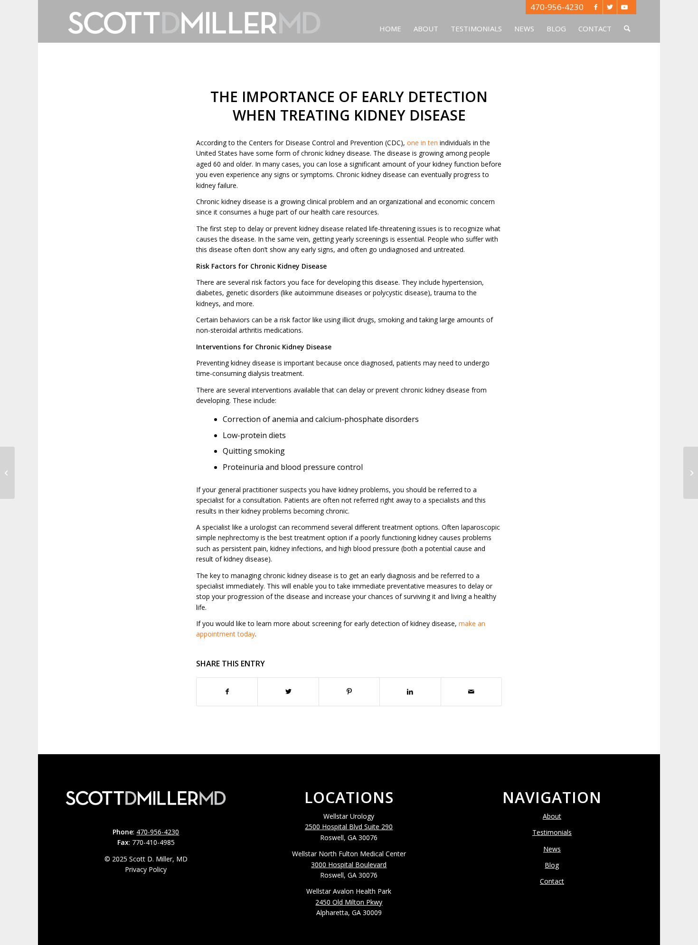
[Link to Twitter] (610, 7)
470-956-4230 (557, 6)
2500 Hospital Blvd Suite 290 (349, 826)
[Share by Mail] (471, 691)
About (552, 816)
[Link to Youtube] (624, 7)
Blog (552, 865)
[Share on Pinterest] (349, 691)
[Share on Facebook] (227, 691)
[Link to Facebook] (596, 7)
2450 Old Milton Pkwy (348, 902)
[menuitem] (390, 21)
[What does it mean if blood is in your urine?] (7, 473)
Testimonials (552, 832)
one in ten (422, 142)
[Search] (627, 21)
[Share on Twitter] (288, 691)
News (552, 848)
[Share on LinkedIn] (410, 691)
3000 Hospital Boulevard (349, 864)
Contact (552, 881)
